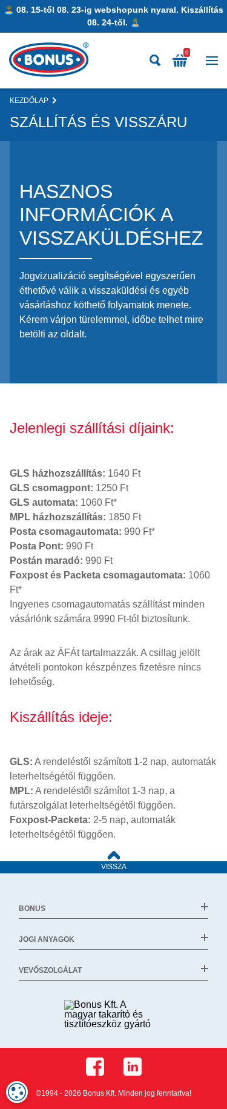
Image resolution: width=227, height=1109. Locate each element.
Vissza (114, 866)
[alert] (17, 1092)
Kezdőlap (29, 100)
